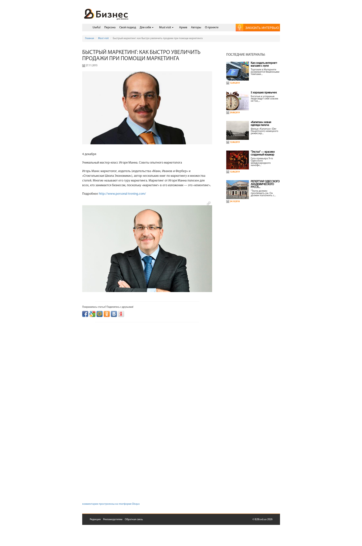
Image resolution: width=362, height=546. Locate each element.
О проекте (212, 27)
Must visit (165, 27)
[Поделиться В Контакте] (114, 314)
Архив (183, 27)
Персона (110, 27)
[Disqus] (147, 377)
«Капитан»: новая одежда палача (261, 124)
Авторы (196, 27)
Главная (89, 38)
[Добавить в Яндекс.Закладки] (121, 314)
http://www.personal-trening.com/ (122, 193)
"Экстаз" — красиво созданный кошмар (263, 153)
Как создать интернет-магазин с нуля (264, 64)
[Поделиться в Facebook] (85, 314)
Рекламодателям (112, 519)
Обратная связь (134, 519)
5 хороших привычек (264, 92)
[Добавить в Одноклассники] (107, 314)
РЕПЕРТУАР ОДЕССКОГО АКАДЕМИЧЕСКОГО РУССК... (265, 184)
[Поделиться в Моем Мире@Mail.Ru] (100, 314)
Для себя (146, 27)
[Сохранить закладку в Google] (92, 314)
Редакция (95, 519)
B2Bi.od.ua (261, 519)
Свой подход (127, 27)
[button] (209, 203)
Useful (96, 27)
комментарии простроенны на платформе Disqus (111, 504)
